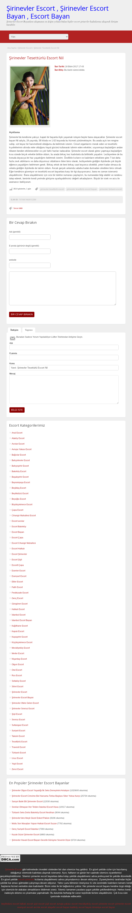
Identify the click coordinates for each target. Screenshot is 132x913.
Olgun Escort (18, 664)
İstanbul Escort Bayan (22, 620)
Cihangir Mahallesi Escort (24, 515)
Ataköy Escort (18, 438)
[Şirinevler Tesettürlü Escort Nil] (29, 96)
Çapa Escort (17, 510)
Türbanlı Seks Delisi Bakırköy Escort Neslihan (33, 812)
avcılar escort (40, 907)
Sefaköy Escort (19, 681)
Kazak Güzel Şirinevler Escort (25, 834)
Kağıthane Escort (20, 626)
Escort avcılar (18, 521)
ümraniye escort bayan (103, 907)
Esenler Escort (18, 570)
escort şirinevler (26, 879)
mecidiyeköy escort (88, 903)
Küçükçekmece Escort (22, 642)
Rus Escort (17, 675)
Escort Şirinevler (19, 554)
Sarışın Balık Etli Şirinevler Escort (27, 801)
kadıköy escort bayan (80, 907)
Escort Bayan (18, 532)
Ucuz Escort (17, 758)
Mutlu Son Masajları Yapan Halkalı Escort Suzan (34, 823)
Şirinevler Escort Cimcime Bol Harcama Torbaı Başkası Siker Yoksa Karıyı (46, 796)
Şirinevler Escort (25, 48)
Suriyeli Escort (18, 730)
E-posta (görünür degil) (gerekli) (24, 246)
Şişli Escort (17, 714)
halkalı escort (26, 903)
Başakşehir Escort (20, 477)
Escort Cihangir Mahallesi (24, 543)
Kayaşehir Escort (20, 637)
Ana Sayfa (11, 48)
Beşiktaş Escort (19, 488)
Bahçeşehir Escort (20, 466)
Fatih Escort (17, 587)
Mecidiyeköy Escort (21, 648)
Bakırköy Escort (19, 471)
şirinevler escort (106, 903)
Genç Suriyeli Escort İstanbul (25, 829)
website (12, 260)
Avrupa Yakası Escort (21, 449)
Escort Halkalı (18, 548)
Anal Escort (17, 433)
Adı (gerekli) (14, 232)
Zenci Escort (17, 769)
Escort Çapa (17, 537)
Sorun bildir (18, 208)
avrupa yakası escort (67, 903)
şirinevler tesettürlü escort (52, 189)
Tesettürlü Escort (19, 741)
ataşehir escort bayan (58, 907)
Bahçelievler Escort (21, 460)
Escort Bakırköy (19, 526)
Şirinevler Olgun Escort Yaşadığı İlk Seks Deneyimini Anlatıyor (40, 790)
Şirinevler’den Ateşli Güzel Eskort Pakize (31, 818)
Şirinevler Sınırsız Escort (23, 708)
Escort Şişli (17, 559)
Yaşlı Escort (17, 764)
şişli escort (39, 903)
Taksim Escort (18, 736)
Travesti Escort (18, 747)
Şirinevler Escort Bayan (23, 697)
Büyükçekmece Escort (22, 504)
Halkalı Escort (18, 609)
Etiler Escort (17, 582)
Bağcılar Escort (19, 455)
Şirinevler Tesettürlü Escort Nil (36, 57)
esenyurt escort (25, 907)
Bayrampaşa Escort (21, 482)
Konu (12, 363)
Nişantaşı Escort (19, 659)
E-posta (13, 353)
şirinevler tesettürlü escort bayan (82, 189)
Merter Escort (18, 653)
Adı (11, 343)
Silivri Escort (17, 686)
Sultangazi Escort (20, 725)
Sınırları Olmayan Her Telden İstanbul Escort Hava (35, 807)
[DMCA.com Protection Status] (10, 861)
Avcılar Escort (18, 444)
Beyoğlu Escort (19, 499)
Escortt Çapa (18, 565)
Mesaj (12, 373)
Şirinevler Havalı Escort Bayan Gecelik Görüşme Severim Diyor (41, 840)
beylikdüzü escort (10, 903)
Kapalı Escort (18, 631)
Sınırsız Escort (18, 719)
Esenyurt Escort (19, 576)
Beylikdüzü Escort (20, 493)
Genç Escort (17, 598)
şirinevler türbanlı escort (111, 189)
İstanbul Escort (18, 615)
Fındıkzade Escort (20, 593)
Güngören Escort (20, 604)
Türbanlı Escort (19, 752)
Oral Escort (17, 670)
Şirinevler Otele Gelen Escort (25, 703)
